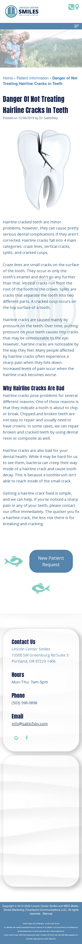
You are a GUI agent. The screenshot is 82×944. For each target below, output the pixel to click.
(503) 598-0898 (24, 702)
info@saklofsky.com (30, 723)
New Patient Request (51, 561)
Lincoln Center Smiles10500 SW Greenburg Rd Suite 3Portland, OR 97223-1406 (40, 655)
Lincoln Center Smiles (44, 906)
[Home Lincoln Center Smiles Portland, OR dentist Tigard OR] (22, 11)
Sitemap (47, 913)
